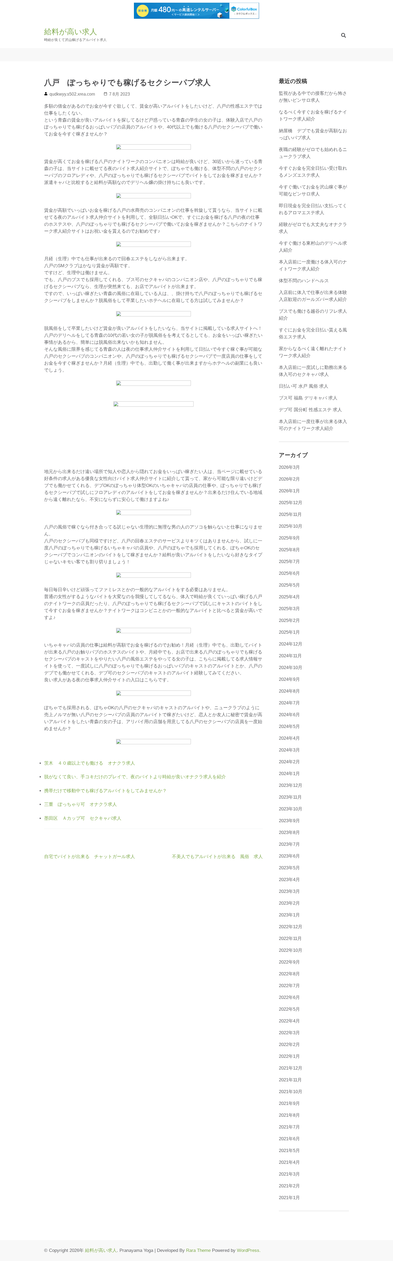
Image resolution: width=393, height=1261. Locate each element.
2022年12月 (290, 926)
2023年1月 (289, 915)
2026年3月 (289, 467)
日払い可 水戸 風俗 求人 (303, 386)
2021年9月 (289, 1103)
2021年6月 (289, 1138)
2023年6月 (289, 856)
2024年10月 (290, 667)
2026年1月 (289, 490)
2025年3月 (289, 608)
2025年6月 (289, 573)
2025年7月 (289, 561)
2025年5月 (289, 585)
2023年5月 (289, 867)
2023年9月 (289, 820)
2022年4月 (289, 1021)
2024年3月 (289, 750)
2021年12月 (290, 1068)
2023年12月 (290, 785)
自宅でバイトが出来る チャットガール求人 (89, 856)
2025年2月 (289, 620)
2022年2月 (289, 1044)
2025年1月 (289, 632)
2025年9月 (289, 538)
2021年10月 (290, 1091)
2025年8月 (289, 549)
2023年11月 (290, 797)
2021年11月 (290, 1079)
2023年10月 (290, 808)
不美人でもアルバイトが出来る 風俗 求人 (217, 856)
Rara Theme (198, 1250)
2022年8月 (289, 973)
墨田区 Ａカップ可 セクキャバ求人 (82, 818)
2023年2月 (289, 903)
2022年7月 (289, 985)
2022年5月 (289, 1009)
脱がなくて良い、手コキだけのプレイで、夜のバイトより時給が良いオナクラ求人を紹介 (135, 776)
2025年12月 (290, 502)
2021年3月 (289, 1174)
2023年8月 (289, 832)
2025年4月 (289, 596)
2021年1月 (289, 1197)
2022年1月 (289, 1056)
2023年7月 (289, 844)
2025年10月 (290, 526)
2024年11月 (290, 655)
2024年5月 (289, 726)
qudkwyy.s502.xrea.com (72, 94)
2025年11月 (290, 514)
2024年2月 (289, 761)
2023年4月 (289, 879)
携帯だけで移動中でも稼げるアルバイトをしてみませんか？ (105, 790)
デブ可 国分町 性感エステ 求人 (310, 409)
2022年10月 (290, 950)
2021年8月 (289, 1115)
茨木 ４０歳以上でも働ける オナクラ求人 (89, 763)
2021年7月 (289, 1127)
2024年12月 (290, 644)
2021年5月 (289, 1150)
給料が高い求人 (70, 32)
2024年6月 (289, 714)
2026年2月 (289, 479)
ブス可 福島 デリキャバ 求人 (308, 398)
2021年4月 (289, 1162)
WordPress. (249, 1250)
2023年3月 (289, 891)
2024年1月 (289, 773)
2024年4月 (289, 738)
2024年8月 (289, 691)
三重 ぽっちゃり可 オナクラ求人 (80, 804)
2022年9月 (289, 962)
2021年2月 (289, 1185)
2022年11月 (290, 938)
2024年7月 (289, 702)
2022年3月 (289, 1032)
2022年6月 (289, 997)
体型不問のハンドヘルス (304, 280)
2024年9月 (289, 679)
